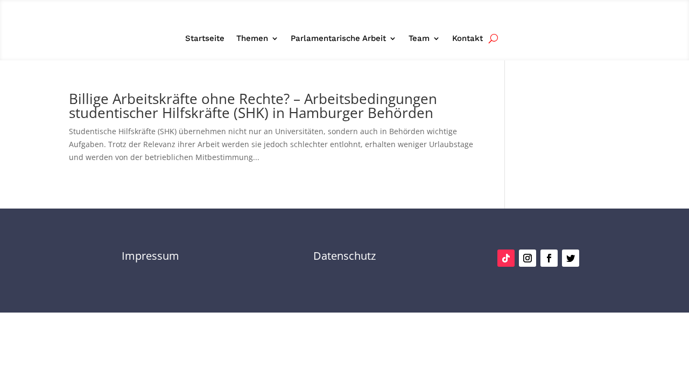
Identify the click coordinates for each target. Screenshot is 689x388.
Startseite (204, 38)
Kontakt (467, 38)
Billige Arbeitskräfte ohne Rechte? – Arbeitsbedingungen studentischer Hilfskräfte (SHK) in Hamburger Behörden (253, 105)
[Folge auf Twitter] (570, 258)
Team (419, 38)
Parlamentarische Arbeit (338, 38)
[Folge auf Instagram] (527, 258)
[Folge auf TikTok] (506, 258)
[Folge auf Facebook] (549, 258)
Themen (252, 38)
